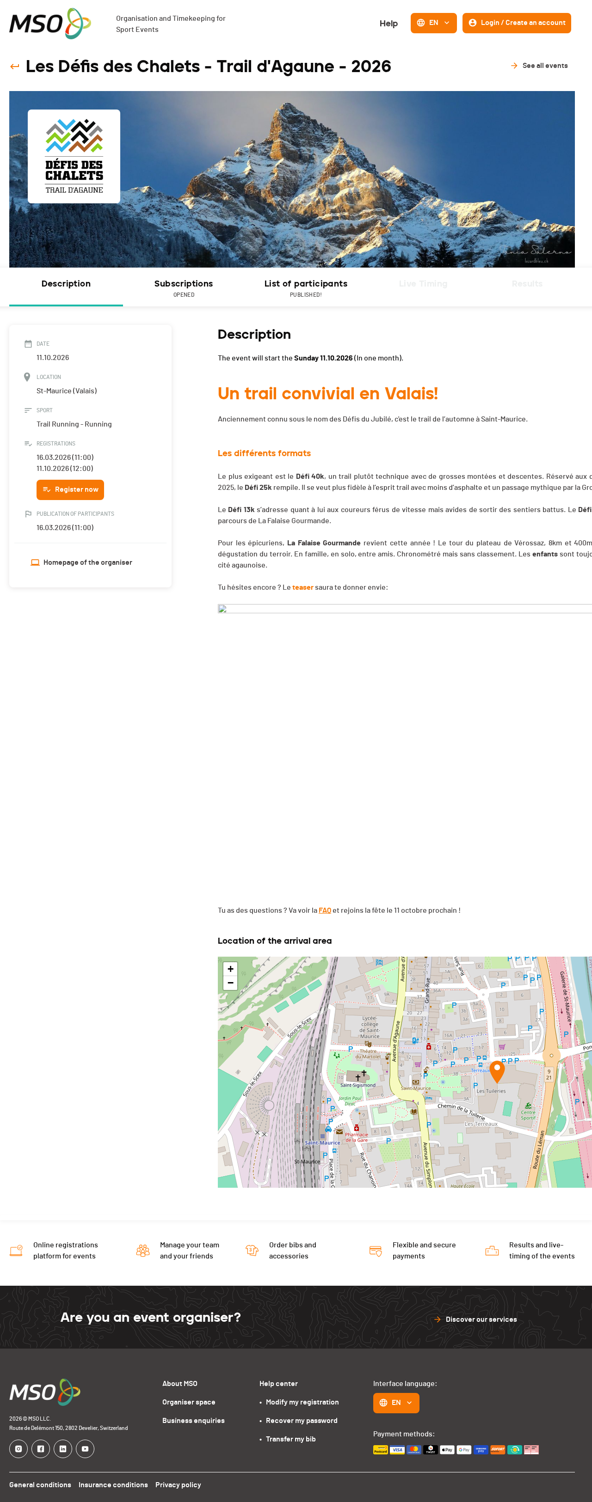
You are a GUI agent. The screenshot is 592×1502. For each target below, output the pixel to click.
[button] (497, 1072)
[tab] (66, 287)
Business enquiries (193, 1420)
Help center (278, 1383)
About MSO (179, 1383)
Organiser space (189, 1402)
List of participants (306, 288)
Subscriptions (183, 288)
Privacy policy (178, 1485)
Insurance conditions (113, 1485)
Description (66, 284)
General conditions (40, 1485)
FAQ (325, 910)
